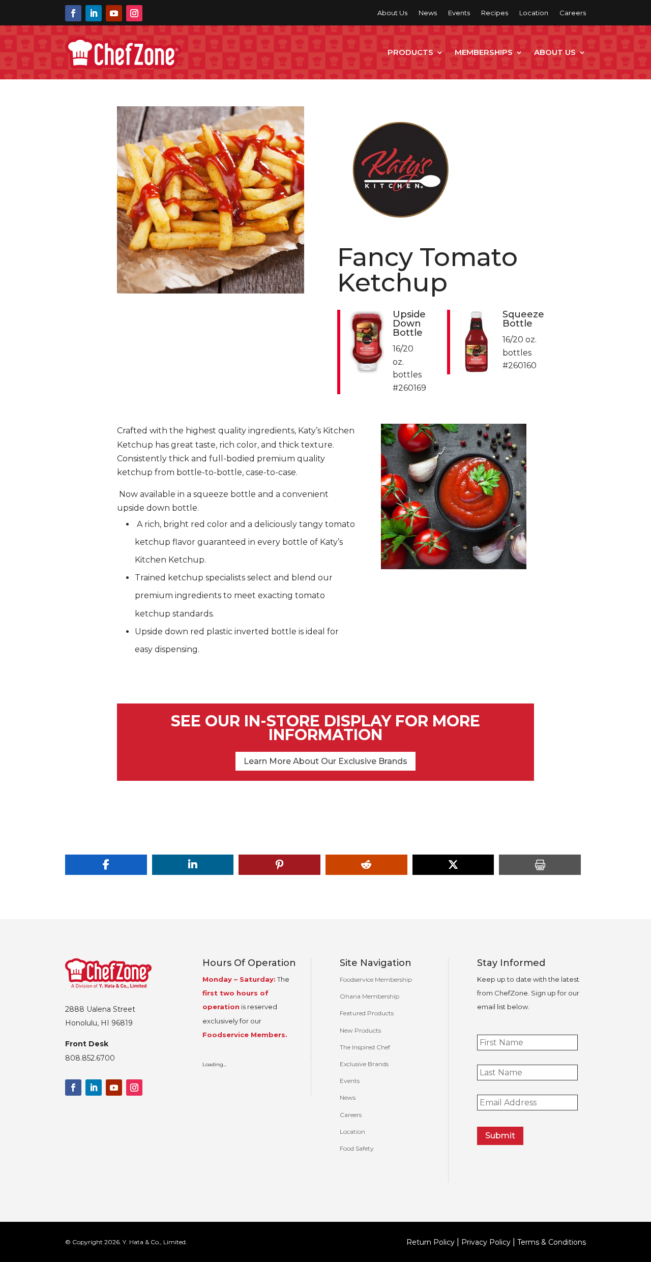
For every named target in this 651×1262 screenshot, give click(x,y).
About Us (392, 13)
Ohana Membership (369, 996)
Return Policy (430, 1242)
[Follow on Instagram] (134, 13)
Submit (500, 1135)
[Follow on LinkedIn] (93, 13)
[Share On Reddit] (366, 865)
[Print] (540, 865)
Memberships (484, 52)
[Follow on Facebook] (73, 13)
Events (459, 13)
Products (410, 52)
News (428, 13)
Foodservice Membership (376, 979)
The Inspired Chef (365, 1047)
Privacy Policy (486, 1242)
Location (533, 13)
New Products (360, 1030)
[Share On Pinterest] (279, 865)
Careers (572, 13)
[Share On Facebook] (106, 865)
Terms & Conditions (551, 1242)
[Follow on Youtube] (114, 13)
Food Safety (357, 1148)
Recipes (494, 13)
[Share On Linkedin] (193, 865)
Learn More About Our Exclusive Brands (325, 761)
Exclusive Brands (364, 1064)
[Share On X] (453, 865)
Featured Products (367, 1013)
